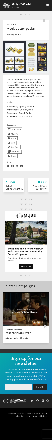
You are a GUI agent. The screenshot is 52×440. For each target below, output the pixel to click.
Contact (36, 413)
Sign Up (40, 387)
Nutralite (11, 24)
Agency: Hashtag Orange (17, 338)
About (44, 413)
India (13, 138)
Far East (15, 147)
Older (43, 182)
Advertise (20, 416)
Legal (28, 416)
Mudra (18, 34)
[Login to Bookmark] (44, 21)
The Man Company (14, 330)
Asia (13, 142)
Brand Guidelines (39, 416)
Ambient (16, 151)
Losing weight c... (14, 188)
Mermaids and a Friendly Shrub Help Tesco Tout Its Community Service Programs (25, 251)
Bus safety (40, 188)
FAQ (29, 413)
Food (13, 156)
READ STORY (26, 266)
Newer (12, 182)
